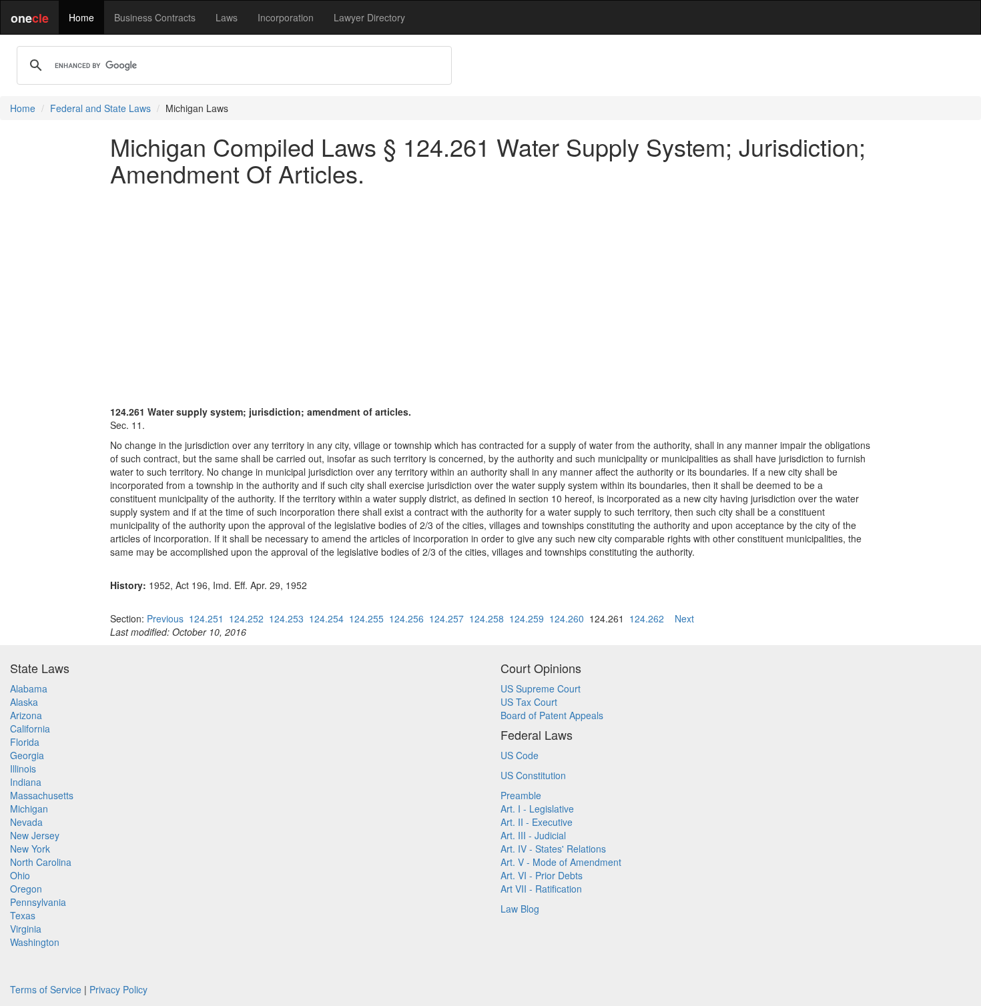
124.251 (206, 618)
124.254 (326, 618)
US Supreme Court (541, 688)
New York (30, 848)
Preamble (521, 795)
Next (684, 618)
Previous (165, 618)
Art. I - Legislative (537, 808)
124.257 (446, 618)
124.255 (366, 618)
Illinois (23, 768)
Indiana (25, 782)
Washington (34, 942)
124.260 (566, 618)
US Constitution (533, 775)
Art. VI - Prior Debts (542, 875)
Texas (22, 915)
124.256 (406, 618)
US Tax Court (529, 701)
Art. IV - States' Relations (553, 848)
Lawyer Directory (369, 17)
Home (81, 17)
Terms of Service (45, 989)
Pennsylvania (38, 902)
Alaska (24, 701)
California (30, 728)
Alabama (28, 688)
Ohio (20, 875)
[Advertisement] (490, 288)
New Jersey (34, 835)
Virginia (25, 928)
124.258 (486, 618)
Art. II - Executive (537, 822)
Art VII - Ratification (541, 888)
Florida (24, 741)
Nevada (26, 822)
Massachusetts (41, 795)
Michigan (29, 808)
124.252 (246, 618)
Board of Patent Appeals (552, 715)
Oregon (26, 888)
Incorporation (286, 17)
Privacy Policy (118, 989)
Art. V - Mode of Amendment (561, 862)
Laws (227, 17)
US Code (520, 755)
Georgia (27, 755)
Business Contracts (155, 17)
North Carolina (40, 862)
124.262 (646, 618)
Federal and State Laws (100, 108)
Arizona (26, 715)
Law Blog (520, 908)
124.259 (526, 618)
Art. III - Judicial (533, 835)
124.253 (286, 618)
